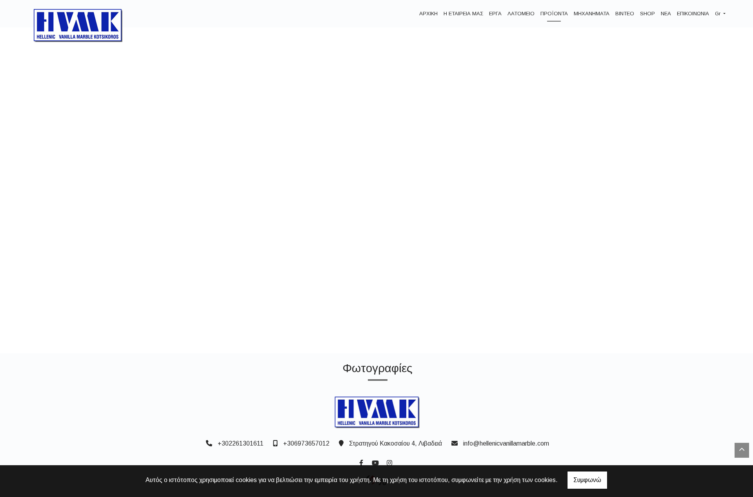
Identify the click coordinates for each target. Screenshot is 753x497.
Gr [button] (718, 13)
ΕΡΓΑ (495, 13)
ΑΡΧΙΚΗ (428, 13)
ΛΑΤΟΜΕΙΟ (521, 13)
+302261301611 (241, 443)
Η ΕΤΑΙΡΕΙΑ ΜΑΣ (463, 13)
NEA (666, 13)
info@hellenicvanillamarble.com (506, 443)
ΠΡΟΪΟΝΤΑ (554, 13)
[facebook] (360, 462)
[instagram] (389, 462)
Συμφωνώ (587, 480)
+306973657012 (306, 443)
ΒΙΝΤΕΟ (624, 13)
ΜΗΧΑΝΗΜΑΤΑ (591, 13)
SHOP (647, 13)
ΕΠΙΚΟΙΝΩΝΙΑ (693, 13)
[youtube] (374, 462)
